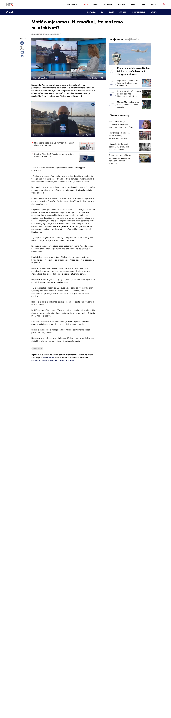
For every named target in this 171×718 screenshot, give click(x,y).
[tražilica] (164, 4)
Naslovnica (72, 4)
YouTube (69, 360)
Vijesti (85, 4)
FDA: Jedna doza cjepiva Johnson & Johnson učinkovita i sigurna (54, 144)
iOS (44, 357)
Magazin (108, 4)
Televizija (121, 4)
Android (50, 357)
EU (102, 12)
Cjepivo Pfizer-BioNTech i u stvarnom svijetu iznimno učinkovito (54, 155)
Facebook (35, 360)
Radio (133, 4)
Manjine (122, 12)
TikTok (61, 360)
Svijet (111, 12)
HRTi (143, 4)
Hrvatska (91, 12)
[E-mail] (24, 52)
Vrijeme (154, 12)
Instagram (52, 360)
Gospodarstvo (138, 12)
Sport (95, 4)
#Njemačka (37, 348)
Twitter (44, 360)
